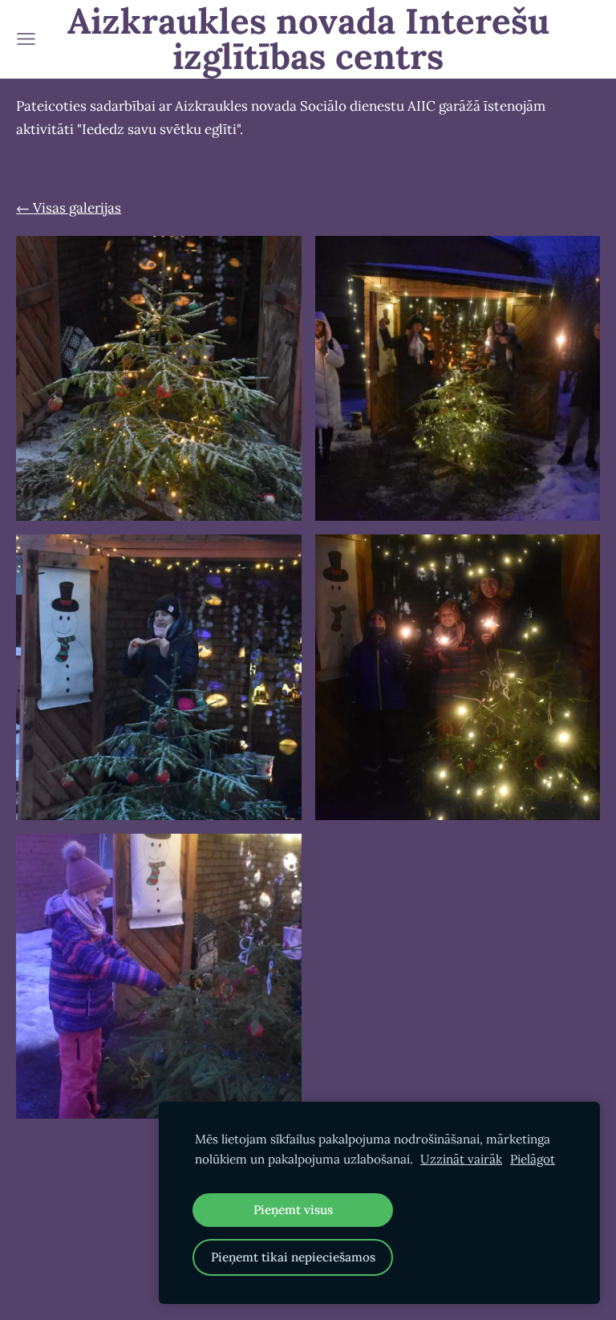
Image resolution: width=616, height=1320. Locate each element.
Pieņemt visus (293, 1209)
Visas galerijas (77, 208)
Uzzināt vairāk (461, 1159)
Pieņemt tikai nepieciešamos (293, 1257)
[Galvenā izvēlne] (26, 39)
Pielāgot (532, 1159)
